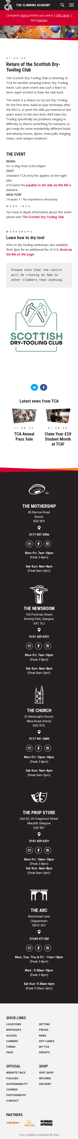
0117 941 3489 (39, 739)
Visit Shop (46, 1072)
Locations (13, 1024)
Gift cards (62, 15)
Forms (10, 1046)
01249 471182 (39, 939)
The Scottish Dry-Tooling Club (43, 217)
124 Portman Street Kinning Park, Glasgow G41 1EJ (39, 619)
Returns (45, 1078)
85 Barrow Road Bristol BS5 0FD (39, 517)
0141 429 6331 (39, 637)
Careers (12, 1041)
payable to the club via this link (47, 185)
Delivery (45, 1083)
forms (25, 15)
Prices (43, 1029)
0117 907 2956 (39, 534)
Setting (44, 1024)
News (42, 1035)
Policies (12, 1078)
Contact (12, 1100)
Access (11, 1035)
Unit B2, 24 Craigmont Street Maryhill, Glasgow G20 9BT (39, 823)
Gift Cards (46, 1041)
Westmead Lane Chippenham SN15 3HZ (39, 921)
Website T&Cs (15, 1072)
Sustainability (17, 1083)
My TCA (44, 1046)
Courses (41, 20)
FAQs (9, 1052)
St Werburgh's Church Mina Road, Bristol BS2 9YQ (39, 721)
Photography (16, 1095)
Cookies (11, 1089)
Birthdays (13, 1029)
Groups (44, 1052)
